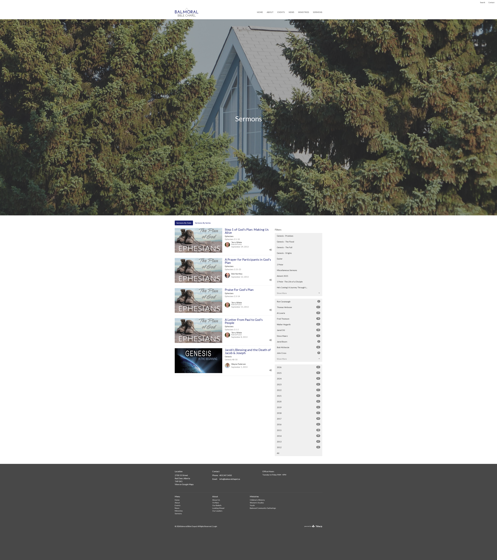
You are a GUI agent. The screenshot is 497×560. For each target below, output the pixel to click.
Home (260, 12)
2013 (298, 441)
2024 (298, 378)
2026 (298, 367)
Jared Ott (298, 330)
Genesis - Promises (285, 236)
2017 (298, 418)
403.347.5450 (225, 475)
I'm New (215, 503)
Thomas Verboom (298, 307)
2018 (298, 413)
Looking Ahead (218, 508)
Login (215, 526)
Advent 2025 (282, 276)
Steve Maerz (298, 336)
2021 (298, 396)
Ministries (303, 12)
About (270, 12)
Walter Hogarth (298, 324)
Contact (491, 2)
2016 (298, 424)
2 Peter (280, 264)
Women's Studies (257, 503)
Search (482, 2)
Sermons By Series (203, 223)
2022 (298, 390)
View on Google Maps (184, 484)
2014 (298, 436)
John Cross (298, 353)
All (278, 453)
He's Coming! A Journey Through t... (292, 287)
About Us (216, 500)
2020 (298, 401)
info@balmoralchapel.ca (229, 479)
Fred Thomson (298, 318)
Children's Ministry (257, 500)
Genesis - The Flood (285, 241)
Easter (280, 259)
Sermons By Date (183, 223)
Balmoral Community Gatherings (263, 508)
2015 (298, 430)
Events (281, 12)
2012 (298, 447)
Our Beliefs (216, 505)
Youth (252, 505)
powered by (312, 528)
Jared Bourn (298, 341)
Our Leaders (217, 511)
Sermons (317, 12)
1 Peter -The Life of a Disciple (290, 281)
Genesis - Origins (284, 253)
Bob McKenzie (298, 347)
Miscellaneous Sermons (287, 270)
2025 (298, 373)
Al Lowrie (298, 313)
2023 (298, 384)
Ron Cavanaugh (298, 301)
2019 (298, 407)
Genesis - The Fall (284, 247)
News (291, 12)
